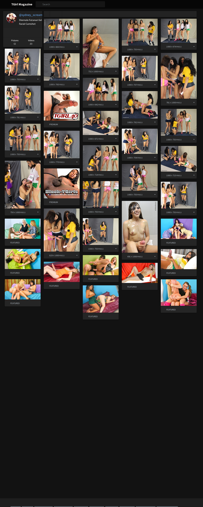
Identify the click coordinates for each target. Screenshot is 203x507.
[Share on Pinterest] (6, 33)
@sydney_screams (31, 15)
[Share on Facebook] (14, 33)
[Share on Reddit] (30, 33)
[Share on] (74, 47)
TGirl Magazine (21, 4)
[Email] (38, 33)
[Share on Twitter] (22, 33)
